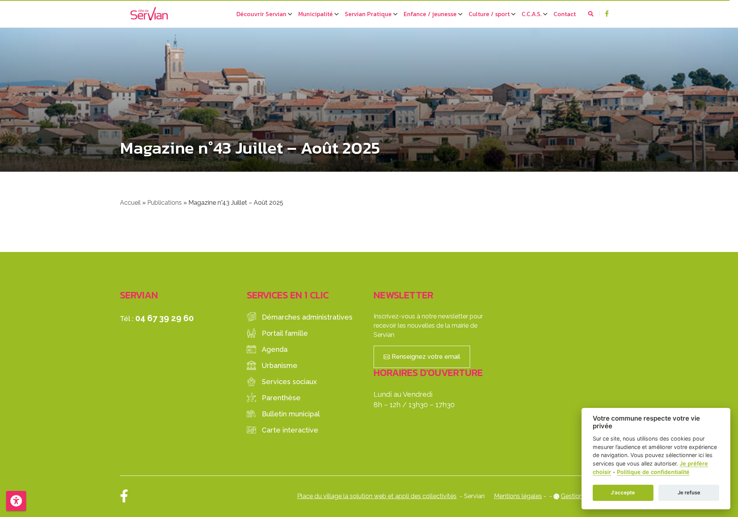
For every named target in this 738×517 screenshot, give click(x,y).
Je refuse (689, 492)
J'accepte (623, 492)
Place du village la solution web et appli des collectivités (377, 496)
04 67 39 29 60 (164, 318)
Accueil (130, 202)
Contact (565, 13)
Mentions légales (518, 496)
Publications (164, 202)
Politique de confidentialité (653, 472)
